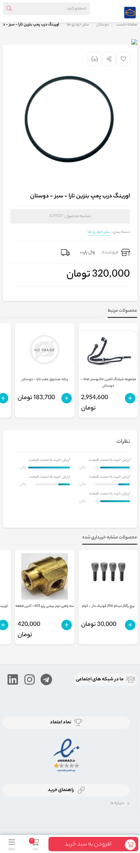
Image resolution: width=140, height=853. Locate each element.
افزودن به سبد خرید (88, 844)
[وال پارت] (130, 11)
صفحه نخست (126, 24)
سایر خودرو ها (99, 232)
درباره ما (117, 803)
